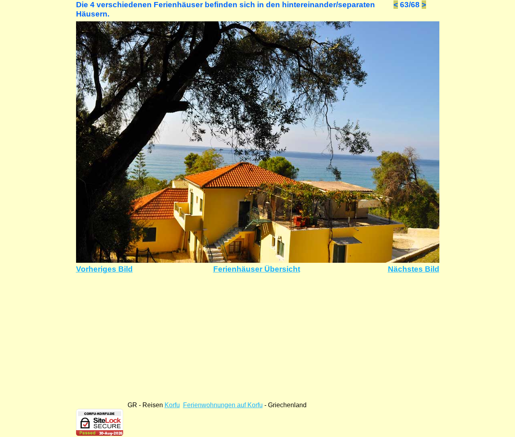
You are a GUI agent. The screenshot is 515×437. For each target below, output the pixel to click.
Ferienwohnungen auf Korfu (223, 405)
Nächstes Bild (413, 269)
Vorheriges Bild (104, 269)
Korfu (172, 405)
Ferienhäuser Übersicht (256, 269)
